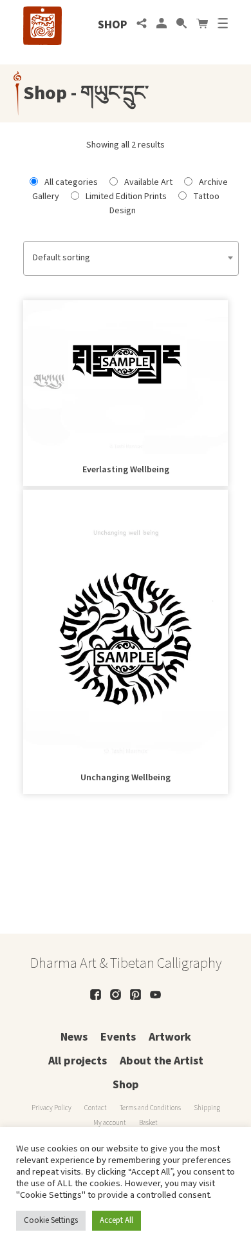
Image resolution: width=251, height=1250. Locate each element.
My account (109, 1123)
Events (118, 1037)
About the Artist (161, 1061)
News (74, 1037)
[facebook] (95, 994)
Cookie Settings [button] (51, 1220)
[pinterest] (135, 994)
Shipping (207, 1108)
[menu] (223, 25)
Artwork (170, 1037)
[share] (141, 25)
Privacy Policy (51, 1108)
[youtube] (155, 994)
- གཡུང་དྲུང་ (108, 93)
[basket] (202, 25)
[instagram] (115, 994)
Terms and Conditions (150, 1108)
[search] (181, 25)
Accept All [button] (116, 1220)
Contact (95, 1108)
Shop (112, 25)
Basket (148, 1123)
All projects (77, 1061)
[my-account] (161, 25)
